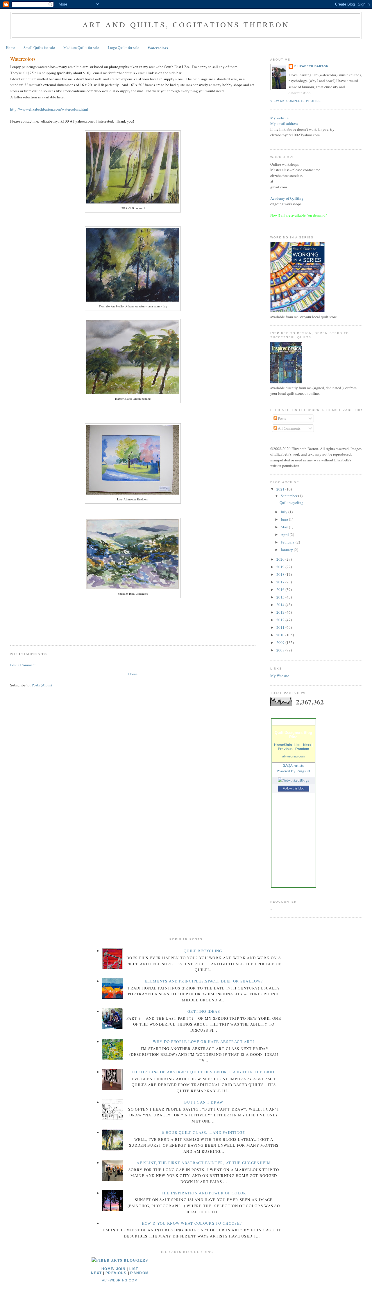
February (288, 542)
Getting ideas (203, 1011)
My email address (284, 123)
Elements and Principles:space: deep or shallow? (204, 981)
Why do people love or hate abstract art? (204, 1041)
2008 (280, 650)
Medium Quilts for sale (81, 47)
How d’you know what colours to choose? (192, 1223)
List (297, 745)
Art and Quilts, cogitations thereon (186, 24)
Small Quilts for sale (39, 47)
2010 (280, 635)
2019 (280, 566)
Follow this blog (293, 788)
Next (307, 745)
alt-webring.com (293, 756)
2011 (280, 627)
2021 (280, 489)
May (285, 527)
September (289, 495)
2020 (280, 559)
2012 (280, 619)
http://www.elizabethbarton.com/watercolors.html (49, 109)
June (285, 519)
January (287, 549)
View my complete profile (295, 100)
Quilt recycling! (292, 502)
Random (302, 749)
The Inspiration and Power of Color (203, 1193)
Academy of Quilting (286, 198)
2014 (280, 604)
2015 (280, 597)
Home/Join (283, 745)
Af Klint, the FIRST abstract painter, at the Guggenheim (204, 1162)
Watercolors (158, 47)
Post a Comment (23, 664)
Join (121, 1269)
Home (10, 47)
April (285, 534)
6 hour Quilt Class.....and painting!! (204, 1132)
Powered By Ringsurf (293, 770)
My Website (279, 675)
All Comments (289, 428)
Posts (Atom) (42, 685)
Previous (285, 749)
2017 (280, 582)
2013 (280, 612)
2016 (280, 589)
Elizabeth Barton (311, 66)
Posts (281, 418)
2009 (280, 642)
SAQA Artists (293, 765)
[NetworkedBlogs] (293, 780)
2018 (280, 574)
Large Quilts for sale (123, 47)
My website (279, 118)
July (284, 511)
